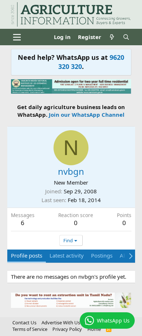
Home (94, 329)
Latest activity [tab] (67, 255)
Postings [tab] (102, 255)
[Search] (126, 37)
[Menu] (17, 37)
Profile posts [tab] (26, 255)
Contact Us (24, 322)
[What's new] (112, 37)
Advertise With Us (61, 322)
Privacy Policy (67, 329)
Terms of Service (29, 329)
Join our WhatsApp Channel (87, 114)
